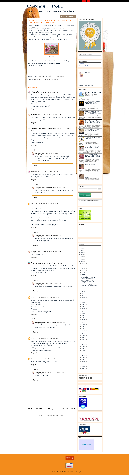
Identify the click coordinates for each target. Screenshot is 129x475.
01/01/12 (84, 368)
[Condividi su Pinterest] (63, 76)
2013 (82, 259)
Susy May (41, 76)
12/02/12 (84, 357)
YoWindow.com (82, 450)
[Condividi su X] (60, 76)
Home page (51, 408)
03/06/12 (84, 328)
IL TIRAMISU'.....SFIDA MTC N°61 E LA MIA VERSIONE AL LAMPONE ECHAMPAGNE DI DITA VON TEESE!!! (92, 103)
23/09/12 (84, 299)
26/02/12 (84, 353)
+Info (84, 1)
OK (89, 1)
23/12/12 (84, 265)
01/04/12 (84, 344)
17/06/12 (84, 324)
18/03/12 (84, 348)
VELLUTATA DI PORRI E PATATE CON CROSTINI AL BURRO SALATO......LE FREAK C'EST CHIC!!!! (93, 112)
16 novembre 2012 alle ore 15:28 (50, 115)
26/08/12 (84, 306)
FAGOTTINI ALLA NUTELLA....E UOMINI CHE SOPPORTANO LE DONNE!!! (91, 176)
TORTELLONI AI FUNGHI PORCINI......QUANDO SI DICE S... (89, 285)
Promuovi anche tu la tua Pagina (84, 65)
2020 (82, 247)
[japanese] (80, 392)
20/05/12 (84, 332)
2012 (82, 261)
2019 (82, 248)
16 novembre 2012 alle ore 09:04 (49, 92)
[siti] (85, 220)
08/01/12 (84, 366)
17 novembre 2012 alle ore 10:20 (48, 172)
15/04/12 (84, 341)
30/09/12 (84, 297)
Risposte (37, 150)
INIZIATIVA (55, 79)
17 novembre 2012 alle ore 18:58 (50, 252)
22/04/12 (84, 339)
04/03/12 (84, 352)
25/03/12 (84, 346)
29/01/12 (84, 361)
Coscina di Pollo (45, 6)
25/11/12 (84, 272)
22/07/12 (84, 315)
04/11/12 (84, 288)
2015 (82, 256)
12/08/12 (84, 310)
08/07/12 (84, 319)
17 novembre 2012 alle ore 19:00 (54, 187)
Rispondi (34, 109)
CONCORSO (38, 79)
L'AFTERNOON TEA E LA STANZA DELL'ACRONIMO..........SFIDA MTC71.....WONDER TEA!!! (92, 147)
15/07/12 (84, 317)
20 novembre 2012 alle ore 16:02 (54, 372)
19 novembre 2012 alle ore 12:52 (54, 283)
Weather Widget (86, 444)
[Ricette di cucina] (70, 459)
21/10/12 (84, 291)
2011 (82, 370)
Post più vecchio (68, 408)
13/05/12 (84, 333)
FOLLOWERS (47, 79)
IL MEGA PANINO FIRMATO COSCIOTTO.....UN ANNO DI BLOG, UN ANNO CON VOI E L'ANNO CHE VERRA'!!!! (92, 156)
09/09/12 (84, 302)
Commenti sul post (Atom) (54, 416)
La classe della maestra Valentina (42, 128)
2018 (82, 250)
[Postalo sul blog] (59, 76)
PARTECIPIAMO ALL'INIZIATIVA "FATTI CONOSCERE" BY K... (88, 278)
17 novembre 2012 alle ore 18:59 (54, 153)
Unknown (34, 204)
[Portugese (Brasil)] (84, 392)
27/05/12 (84, 330)
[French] (89, 389)
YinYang (64, 472)
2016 (82, 254)
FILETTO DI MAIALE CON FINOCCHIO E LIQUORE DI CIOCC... (87, 281)
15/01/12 (84, 364)
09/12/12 (84, 268)
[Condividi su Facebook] (62, 76)
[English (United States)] (81, 389)
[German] (96, 389)
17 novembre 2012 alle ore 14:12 (47, 204)
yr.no (93, 450)
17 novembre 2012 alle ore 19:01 (54, 235)
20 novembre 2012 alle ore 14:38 (47, 338)
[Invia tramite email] (58, 76)
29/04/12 (84, 337)
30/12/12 (84, 263)
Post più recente (35, 408)
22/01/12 (84, 363)
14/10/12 (84, 293)
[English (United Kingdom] (85, 389)
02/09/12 (84, 304)
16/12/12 (84, 266)
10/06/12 (84, 326)
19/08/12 (84, 308)
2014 (82, 258)
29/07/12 (84, 313)
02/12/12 (84, 270)
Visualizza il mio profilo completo (86, 85)
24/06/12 (84, 322)
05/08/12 (84, 311)
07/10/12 (84, 295)
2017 (82, 252)
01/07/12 (84, 321)
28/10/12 (84, 289)
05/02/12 (84, 359)
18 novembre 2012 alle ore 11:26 (52, 263)
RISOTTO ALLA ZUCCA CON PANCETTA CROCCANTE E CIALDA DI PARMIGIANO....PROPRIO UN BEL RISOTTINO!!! (93, 122)
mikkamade (35, 92)
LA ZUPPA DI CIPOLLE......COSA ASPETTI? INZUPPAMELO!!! (92, 130)
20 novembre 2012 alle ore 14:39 (47, 359)
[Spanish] (93, 389)
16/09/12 (84, 300)
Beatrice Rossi (36, 263)
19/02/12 (84, 355)
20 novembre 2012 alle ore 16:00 (54, 322)
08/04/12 (84, 342)
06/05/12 (84, 335)
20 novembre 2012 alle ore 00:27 (48, 297)
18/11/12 (84, 274)
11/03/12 (84, 350)
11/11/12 (83, 276)
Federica (34, 172)
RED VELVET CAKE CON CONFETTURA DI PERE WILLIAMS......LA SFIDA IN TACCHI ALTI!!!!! (92, 166)
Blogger (78, 472)
